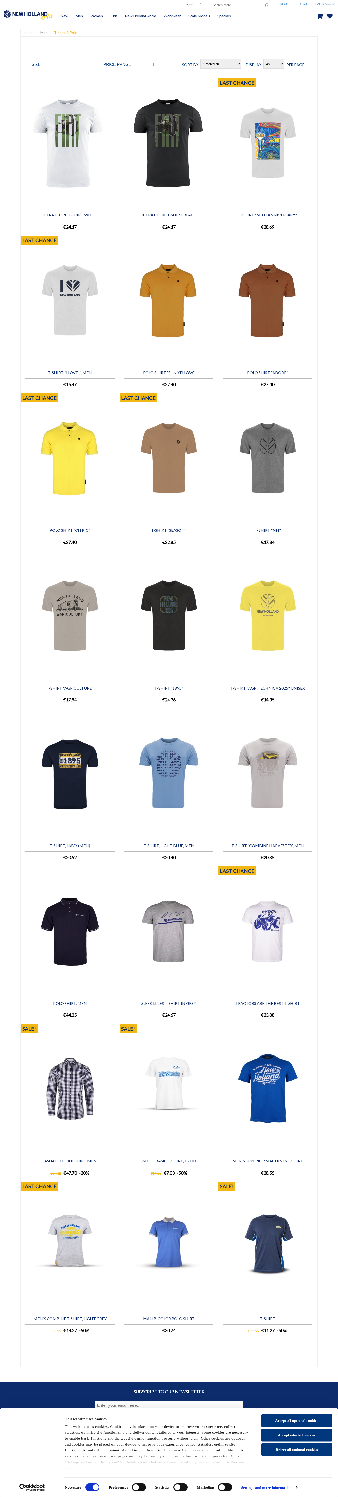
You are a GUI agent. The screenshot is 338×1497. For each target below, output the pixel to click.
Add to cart (111, 86)
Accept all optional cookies (296, 1421)
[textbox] (236, 5)
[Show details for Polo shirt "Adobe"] (267, 301)
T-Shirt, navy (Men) (70, 845)
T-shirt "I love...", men (70, 372)
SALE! (29, 1029)
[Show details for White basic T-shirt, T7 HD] (169, 1089)
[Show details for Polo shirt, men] (70, 931)
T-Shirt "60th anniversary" (268, 214)
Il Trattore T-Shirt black (169, 214)
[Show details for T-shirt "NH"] (267, 458)
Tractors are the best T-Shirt (267, 1003)
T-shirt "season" (168, 530)
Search (266, 5)
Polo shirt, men (70, 1003)
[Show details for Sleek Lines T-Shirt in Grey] (169, 931)
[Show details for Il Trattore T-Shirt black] (169, 143)
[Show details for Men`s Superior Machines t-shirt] (267, 1089)
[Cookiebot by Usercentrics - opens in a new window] (32, 1487)
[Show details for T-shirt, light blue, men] (169, 774)
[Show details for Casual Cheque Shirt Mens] (70, 1089)
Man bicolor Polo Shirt (169, 1318)
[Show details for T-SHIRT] (267, 1247)
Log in (303, 4)
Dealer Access (324, 4)
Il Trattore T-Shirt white (69, 214)
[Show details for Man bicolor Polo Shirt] (169, 1247)
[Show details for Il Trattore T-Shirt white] (70, 143)
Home (28, 32)
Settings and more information (266, 1487)
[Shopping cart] (321, 16)
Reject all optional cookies (297, 1449)
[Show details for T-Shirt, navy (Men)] (70, 774)
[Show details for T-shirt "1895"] (169, 616)
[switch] (139, 1487)
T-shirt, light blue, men (169, 845)
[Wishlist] (332, 24)
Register (286, 4)
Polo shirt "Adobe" (267, 372)
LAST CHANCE (237, 83)
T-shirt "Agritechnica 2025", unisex (267, 688)
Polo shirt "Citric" (70, 530)
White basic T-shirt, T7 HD (168, 1160)
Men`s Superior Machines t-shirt (267, 1160)
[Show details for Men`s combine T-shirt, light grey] (70, 1247)
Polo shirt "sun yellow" (169, 372)
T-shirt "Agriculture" (70, 688)
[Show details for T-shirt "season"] (169, 458)
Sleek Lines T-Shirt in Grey (168, 1003)
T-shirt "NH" (268, 530)
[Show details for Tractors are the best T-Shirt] (267, 931)
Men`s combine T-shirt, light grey (70, 1318)
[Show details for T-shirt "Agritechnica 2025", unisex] (267, 616)
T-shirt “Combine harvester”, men (267, 845)
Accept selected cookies (296, 1435)
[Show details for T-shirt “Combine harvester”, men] (267, 774)
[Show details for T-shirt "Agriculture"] (70, 616)
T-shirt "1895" (168, 688)
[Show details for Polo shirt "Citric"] (70, 458)
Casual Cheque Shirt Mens (70, 1160)
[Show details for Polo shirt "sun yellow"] (169, 301)
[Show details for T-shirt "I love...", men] (70, 301)
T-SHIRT (267, 1318)
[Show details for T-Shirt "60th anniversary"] (267, 143)
